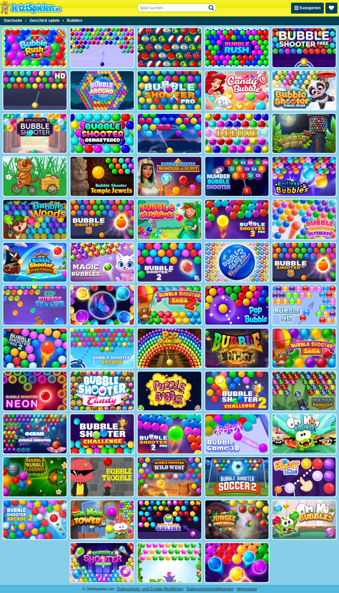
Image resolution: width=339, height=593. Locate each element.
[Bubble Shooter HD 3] (304, 262)
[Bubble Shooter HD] (35, 90)
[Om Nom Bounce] (304, 433)
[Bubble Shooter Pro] (169, 90)
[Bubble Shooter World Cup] (169, 47)
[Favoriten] (331, 8)
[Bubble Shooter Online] (169, 519)
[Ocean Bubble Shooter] (35, 433)
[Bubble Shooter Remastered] (102, 133)
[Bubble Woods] (35, 219)
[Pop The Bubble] (236, 305)
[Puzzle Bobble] (169, 391)
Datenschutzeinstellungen (210, 589)
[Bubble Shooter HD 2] (169, 262)
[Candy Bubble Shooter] (236, 90)
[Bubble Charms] (169, 219)
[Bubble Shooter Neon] (35, 391)
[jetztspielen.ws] (31, 8)
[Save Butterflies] (169, 562)
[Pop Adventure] (169, 348)
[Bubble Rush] (236, 47)
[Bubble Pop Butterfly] (236, 562)
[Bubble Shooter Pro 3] (236, 219)
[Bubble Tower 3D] (304, 133)
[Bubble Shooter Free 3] (102, 219)
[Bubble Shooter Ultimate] (304, 219)
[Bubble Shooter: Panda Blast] (304, 90)
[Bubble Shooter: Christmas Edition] (236, 262)
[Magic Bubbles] (102, 262)
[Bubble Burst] (236, 348)
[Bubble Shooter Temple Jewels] (102, 176)
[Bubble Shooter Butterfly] (102, 305)
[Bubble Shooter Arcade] (102, 348)
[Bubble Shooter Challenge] (102, 433)
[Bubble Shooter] (102, 47)
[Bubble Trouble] (102, 476)
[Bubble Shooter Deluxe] (236, 133)
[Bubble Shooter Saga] (304, 348)
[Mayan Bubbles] (304, 391)
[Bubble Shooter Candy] (102, 391)
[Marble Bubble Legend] (35, 476)
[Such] (212, 8)
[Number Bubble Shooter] (236, 176)
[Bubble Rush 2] (35, 47)
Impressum (247, 589)
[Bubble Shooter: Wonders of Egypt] (169, 176)
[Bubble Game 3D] (236, 433)
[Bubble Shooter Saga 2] (169, 305)
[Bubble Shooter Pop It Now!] (304, 476)
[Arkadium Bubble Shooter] (35, 133)
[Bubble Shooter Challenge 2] (236, 391)
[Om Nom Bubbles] (304, 519)
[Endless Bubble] (304, 176)
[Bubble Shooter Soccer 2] (236, 476)
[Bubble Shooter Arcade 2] (35, 519)
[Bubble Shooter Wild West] (169, 476)
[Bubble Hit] (304, 305)
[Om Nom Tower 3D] (102, 519)
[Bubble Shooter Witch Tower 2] (102, 562)
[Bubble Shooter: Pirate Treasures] (35, 262)
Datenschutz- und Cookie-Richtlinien (150, 589)
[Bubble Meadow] (35, 176)
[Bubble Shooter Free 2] (35, 348)
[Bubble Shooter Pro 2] (169, 433)
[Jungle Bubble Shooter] (236, 519)
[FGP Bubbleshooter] (35, 305)
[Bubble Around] (102, 90)
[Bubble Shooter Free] (304, 47)
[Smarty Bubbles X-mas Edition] (169, 133)
